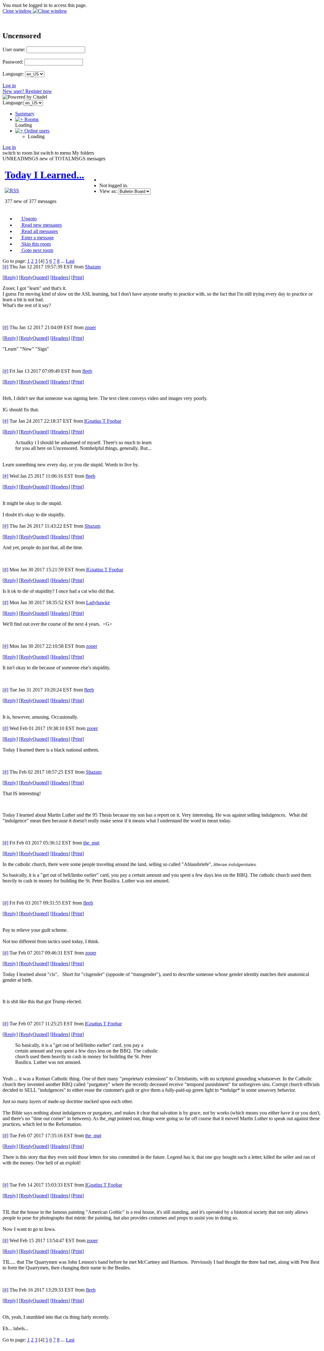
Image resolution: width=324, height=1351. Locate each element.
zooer (90, 327)
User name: (14, 49)
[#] (5, 266)
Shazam (93, 266)
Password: (13, 61)
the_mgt (91, 842)
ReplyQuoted (34, 277)
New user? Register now (27, 91)
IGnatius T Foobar (102, 421)
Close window (18, 11)
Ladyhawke (98, 602)
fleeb (87, 371)
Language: (13, 74)
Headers (60, 277)
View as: (108, 191)
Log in (9, 85)
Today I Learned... (44, 175)
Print (77, 277)
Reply (10, 277)
